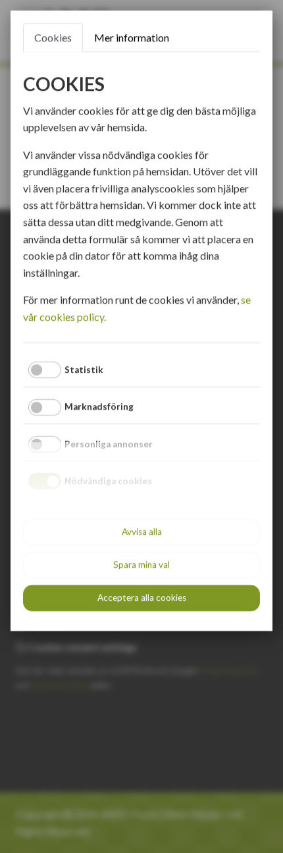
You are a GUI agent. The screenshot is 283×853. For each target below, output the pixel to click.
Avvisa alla (142, 531)
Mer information (131, 37)
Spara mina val (141, 564)
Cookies (53, 37)
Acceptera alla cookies (141, 597)
